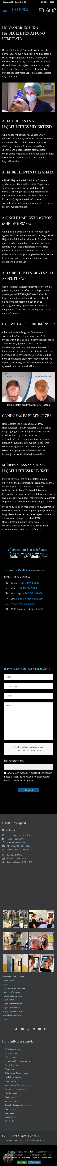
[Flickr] (39, 1029)
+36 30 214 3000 (47, 2)
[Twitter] (16, 1029)
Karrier (6, 1019)
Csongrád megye (12, 1065)
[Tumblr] (45, 1029)
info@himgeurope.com (30, 598)
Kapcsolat (18, 1140)
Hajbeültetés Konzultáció (13, 1011)
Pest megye (10, 1097)
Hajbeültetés (8, 1000)
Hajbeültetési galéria (11, 992)
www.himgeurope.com (23, 603)
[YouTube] (22, 1029)
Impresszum (7, 1140)
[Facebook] (11, 1029)
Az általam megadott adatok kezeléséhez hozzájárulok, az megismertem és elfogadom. (28, 776)
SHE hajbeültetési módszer (14, 988)
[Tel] (54, 10)
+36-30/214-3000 (29, 583)
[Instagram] (28, 1029)
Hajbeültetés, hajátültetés (35, 1140)
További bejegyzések (12, 1015)
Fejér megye (10, 1069)
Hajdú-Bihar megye (13, 1077)
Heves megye (10, 1081)
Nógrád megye (11, 1093)
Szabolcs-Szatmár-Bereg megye (18, 1105)
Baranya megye (11, 1053)
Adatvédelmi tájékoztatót (36, 776)
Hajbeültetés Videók (11, 1007)
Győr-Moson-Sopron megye (16, 1073)
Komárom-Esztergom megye (16, 1089)
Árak (5, 984)
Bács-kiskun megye (13, 1049)
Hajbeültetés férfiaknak (13, 1003)
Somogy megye (11, 1101)
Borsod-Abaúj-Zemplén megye (17, 1061)
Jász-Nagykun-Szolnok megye (17, 1085)
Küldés (29, 790)
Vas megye (9, 1113)
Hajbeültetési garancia (12, 996)
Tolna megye (10, 1109)
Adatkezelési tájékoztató (13, 976)
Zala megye (10, 1121)
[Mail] (41, 10)
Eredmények (8, 980)
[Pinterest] (34, 1029)
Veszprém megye (12, 1117)
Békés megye (10, 1057)
